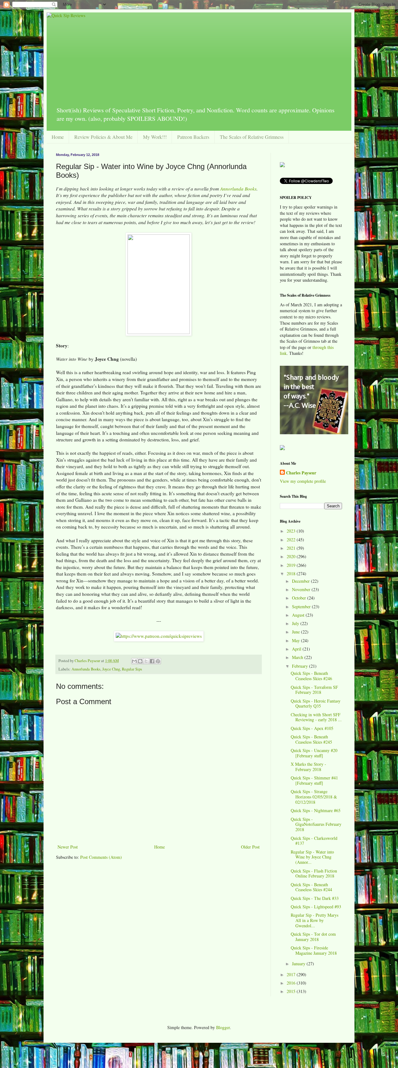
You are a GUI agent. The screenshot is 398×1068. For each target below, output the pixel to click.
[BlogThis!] (140, 661)
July (296, 623)
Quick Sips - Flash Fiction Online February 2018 (314, 873)
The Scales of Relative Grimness (252, 137)
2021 (292, 548)
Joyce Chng (111, 669)
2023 (292, 531)
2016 (292, 983)
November (302, 589)
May (296, 640)
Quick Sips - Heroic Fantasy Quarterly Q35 (315, 703)
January (299, 964)
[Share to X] (146, 661)
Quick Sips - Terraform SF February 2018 (314, 689)
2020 (292, 556)
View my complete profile (303, 481)
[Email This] (134, 661)
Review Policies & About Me (103, 137)
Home (58, 137)
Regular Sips (132, 669)
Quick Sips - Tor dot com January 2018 (313, 936)
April (297, 649)
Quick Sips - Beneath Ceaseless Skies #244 (311, 887)
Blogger (223, 1027)
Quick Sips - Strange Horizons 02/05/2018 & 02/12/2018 (314, 796)
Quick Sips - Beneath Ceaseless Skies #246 (311, 675)
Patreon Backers (193, 137)
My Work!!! (155, 137)
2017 (292, 974)
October (299, 598)
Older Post (250, 847)
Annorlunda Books (238, 189)
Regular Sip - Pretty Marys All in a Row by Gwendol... (314, 920)
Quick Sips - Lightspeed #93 (316, 907)
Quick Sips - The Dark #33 (315, 898)
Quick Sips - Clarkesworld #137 (314, 840)
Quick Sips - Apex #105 (312, 728)
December (301, 581)
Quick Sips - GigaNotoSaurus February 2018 (316, 824)
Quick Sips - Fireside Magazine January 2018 (314, 950)
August (299, 615)
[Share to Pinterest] (158, 661)
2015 (292, 991)
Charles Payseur (301, 473)
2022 (292, 540)
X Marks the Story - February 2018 (308, 766)
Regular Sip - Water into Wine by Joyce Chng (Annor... (312, 857)
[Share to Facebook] (152, 661)
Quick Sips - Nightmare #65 (315, 810)
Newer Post (68, 847)
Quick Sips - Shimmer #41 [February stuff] (314, 780)
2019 (292, 565)
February (300, 666)
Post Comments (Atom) (101, 857)
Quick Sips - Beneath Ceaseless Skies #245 (311, 739)
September (302, 606)
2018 (292, 573)
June (296, 632)
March (298, 657)
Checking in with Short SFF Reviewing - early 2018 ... (316, 717)
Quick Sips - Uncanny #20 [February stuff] (314, 753)
